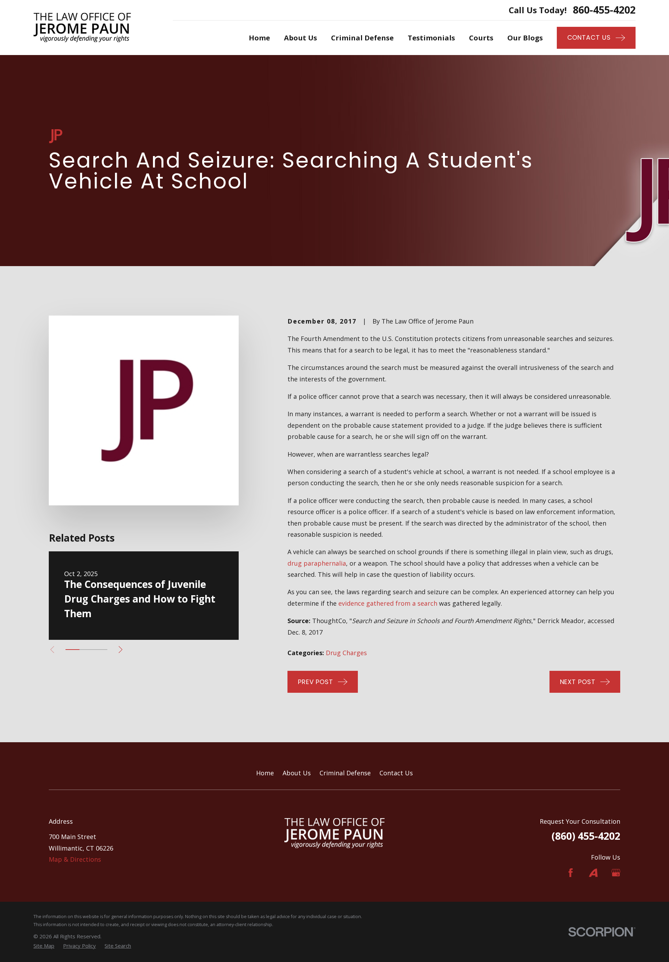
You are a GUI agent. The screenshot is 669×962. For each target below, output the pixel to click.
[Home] (82, 27)
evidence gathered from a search (387, 603)
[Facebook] (570, 872)
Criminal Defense (345, 773)
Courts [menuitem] (481, 37)
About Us (297, 773)
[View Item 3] (100, 649)
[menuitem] (43, 946)
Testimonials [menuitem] (431, 37)
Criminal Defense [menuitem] (362, 37)
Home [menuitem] (259, 37)
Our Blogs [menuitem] (525, 37)
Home (265, 773)
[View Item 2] (86, 649)
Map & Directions (75, 859)
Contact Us (396, 773)
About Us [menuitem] (300, 37)
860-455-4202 (604, 10)
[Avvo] (593, 872)
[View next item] (120, 649)
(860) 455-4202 (586, 836)
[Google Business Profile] (616, 872)
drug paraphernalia (316, 563)
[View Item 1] (72, 649)
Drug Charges (346, 653)
